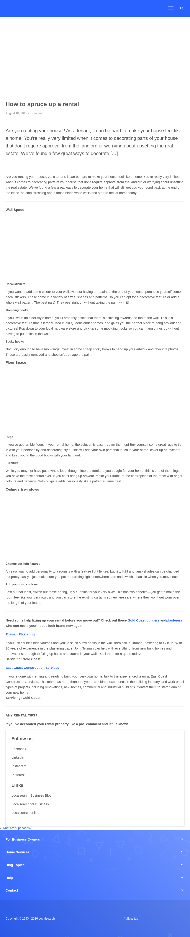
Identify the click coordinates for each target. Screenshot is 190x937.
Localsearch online (25, 813)
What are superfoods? (16, 828)
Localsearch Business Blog (32, 795)
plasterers (174, 620)
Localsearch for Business (30, 804)
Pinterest (18, 775)
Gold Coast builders (143, 620)
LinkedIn (18, 757)
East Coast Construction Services (32, 668)
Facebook (19, 749)
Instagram (19, 766)
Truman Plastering (20, 634)
